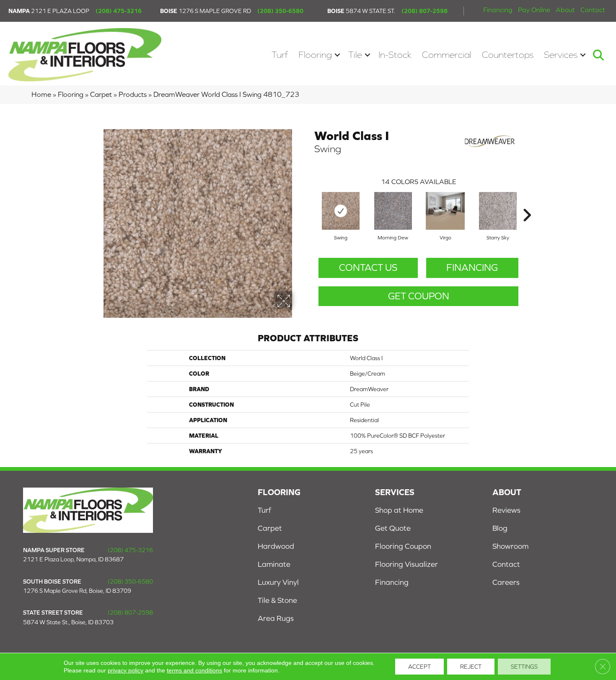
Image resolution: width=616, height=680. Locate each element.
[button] (337, 55)
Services (560, 54)
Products (133, 94)
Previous (310, 202)
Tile (355, 54)
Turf (280, 54)
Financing (497, 9)
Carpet (101, 94)
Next (526, 202)
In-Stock (395, 54)
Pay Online (534, 9)
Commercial (446, 54)
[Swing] (341, 211)
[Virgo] (445, 211)
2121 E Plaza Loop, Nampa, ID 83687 (73, 559)
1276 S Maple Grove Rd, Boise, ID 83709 (77, 590)
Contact (592, 9)
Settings (524, 666)
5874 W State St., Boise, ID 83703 (68, 622)
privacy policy (125, 670)
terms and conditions (194, 670)
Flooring (315, 54)
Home (41, 94)
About (565, 9)
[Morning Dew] (393, 211)
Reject (470, 666)
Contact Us (368, 267)
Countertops (507, 54)
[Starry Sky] (498, 211)
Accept (419, 666)
